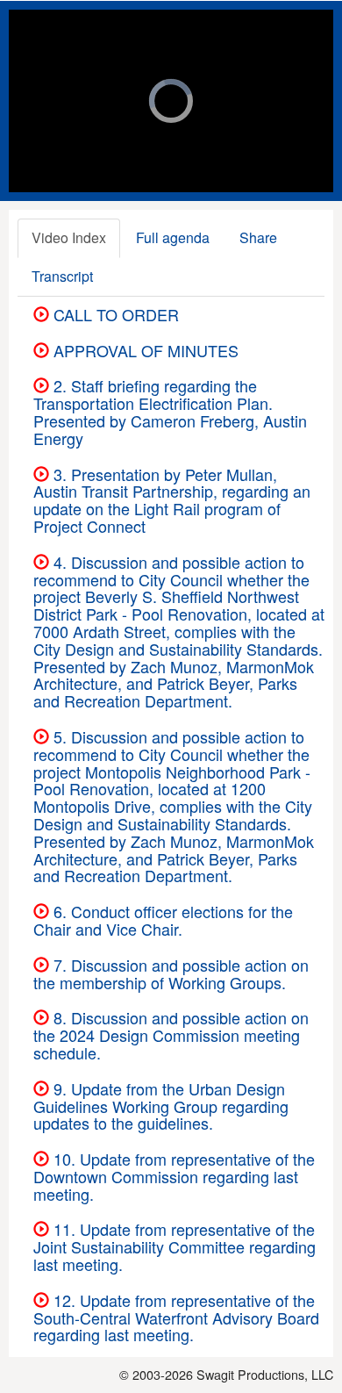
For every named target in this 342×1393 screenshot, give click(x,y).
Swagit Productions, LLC (264, 1374)
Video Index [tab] (69, 237)
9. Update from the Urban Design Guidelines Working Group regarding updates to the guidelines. (161, 1106)
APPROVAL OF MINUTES (144, 350)
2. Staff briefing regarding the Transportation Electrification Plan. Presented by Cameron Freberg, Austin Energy (170, 411)
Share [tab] (258, 237)
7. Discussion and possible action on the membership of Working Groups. (171, 973)
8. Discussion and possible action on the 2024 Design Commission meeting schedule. (171, 1035)
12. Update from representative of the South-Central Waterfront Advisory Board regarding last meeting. (176, 1317)
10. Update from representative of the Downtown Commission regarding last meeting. (174, 1176)
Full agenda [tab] (173, 237)
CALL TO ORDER (114, 314)
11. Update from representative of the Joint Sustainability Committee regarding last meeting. (174, 1246)
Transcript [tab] (62, 276)
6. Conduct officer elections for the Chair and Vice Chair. (163, 920)
